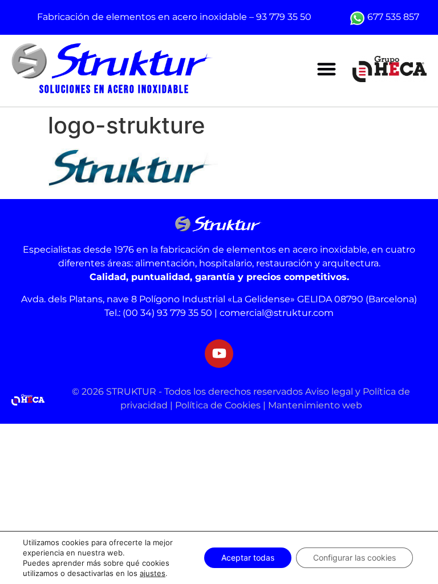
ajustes (152, 573)
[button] (326, 69)
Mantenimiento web (315, 405)
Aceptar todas (247, 557)
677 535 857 (393, 16)
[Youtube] (219, 353)
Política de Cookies (218, 405)
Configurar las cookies (354, 557)
